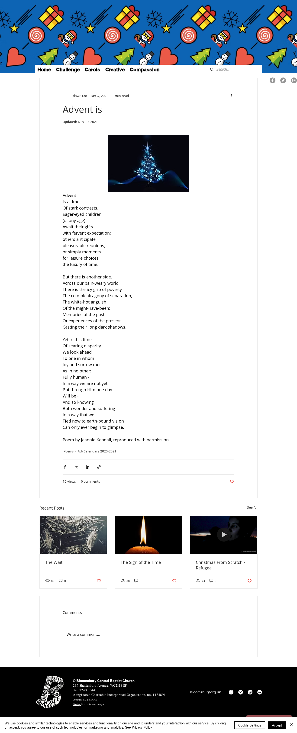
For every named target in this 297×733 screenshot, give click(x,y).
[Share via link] (99, 467)
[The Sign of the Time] (148, 535)
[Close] (291, 725)
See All (252, 507)
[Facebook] (272, 80)
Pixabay (77, 704)
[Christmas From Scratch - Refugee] (223, 535)
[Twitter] (283, 80)
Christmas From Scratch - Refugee (220, 565)
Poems (69, 451)
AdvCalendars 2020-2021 (97, 451)
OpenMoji (77, 699)
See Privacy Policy (138, 727)
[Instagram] (294, 80)
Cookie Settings (249, 725)
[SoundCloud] (259, 692)
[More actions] (231, 95)
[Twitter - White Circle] (240, 692)
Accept (277, 725)
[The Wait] (73, 535)
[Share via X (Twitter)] (76, 467)
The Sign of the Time (141, 562)
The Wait (53, 562)
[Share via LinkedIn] (87, 467)
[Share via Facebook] (65, 467)
